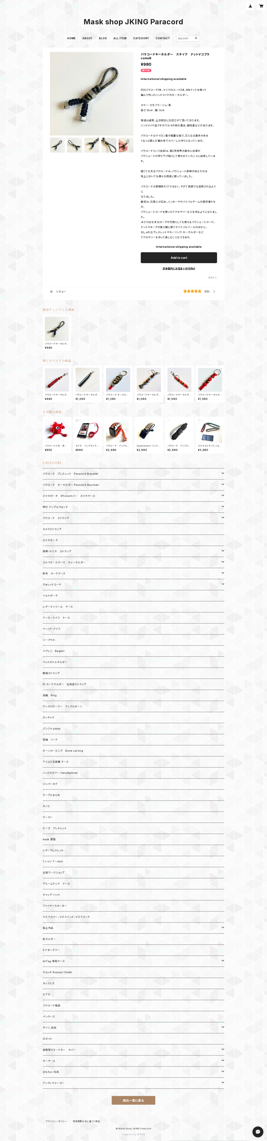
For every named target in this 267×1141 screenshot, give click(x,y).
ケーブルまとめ (51, 795)
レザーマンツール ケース (58, 606)
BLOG (103, 38)
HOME (71, 38)
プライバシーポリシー (56, 1121)
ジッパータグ (50, 783)
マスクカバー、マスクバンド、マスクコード (66, 916)
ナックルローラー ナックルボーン (62, 706)
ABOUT (87, 38)
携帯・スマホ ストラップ (57, 551)
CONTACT (163, 38)
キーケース (49, 1060)
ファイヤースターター (55, 905)
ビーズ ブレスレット (55, 828)
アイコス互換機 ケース (56, 761)
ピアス (46, 994)
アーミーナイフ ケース (56, 617)
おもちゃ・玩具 (51, 1071)
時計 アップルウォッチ (55, 506)
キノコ (46, 806)
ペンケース (49, 1016)
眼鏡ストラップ (51, 673)
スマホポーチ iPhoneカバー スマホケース (69, 495)
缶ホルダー (49, 939)
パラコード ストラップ (56, 518)
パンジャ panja (51, 728)
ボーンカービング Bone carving (63, 750)
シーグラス (49, 639)
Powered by (129, 1134)
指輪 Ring (50, 695)
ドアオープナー (51, 950)
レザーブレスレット (53, 850)
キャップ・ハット (51, 894)
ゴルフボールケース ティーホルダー (64, 562)
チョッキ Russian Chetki (57, 972)
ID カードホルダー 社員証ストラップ (64, 684)
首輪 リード (50, 739)
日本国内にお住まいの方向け (179, 268)
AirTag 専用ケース (54, 961)
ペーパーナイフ (51, 628)
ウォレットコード (52, 584)
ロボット (47, 1038)
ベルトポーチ (50, 595)
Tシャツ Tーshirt (53, 861)
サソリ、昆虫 (49, 1027)
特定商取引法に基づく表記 (86, 1121)
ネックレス (49, 983)
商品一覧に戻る (133, 1100)
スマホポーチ (50, 540)
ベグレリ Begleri (54, 650)
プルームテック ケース (56, 883)
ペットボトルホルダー (55, 662)
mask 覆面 (49, 839)
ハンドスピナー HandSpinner (60, 772)
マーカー (48, 817)
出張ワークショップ (54, 872)
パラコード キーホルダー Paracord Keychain (71, 484)
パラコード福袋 (51, 1005)
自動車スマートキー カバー (59, 1049)
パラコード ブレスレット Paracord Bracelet (70, 473)
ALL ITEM (119, 38)
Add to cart (179, 258)
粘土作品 (48, 927)
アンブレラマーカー (54, 1083)
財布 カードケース (54, 573)
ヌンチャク (48, 717)
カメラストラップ (52, 529)
